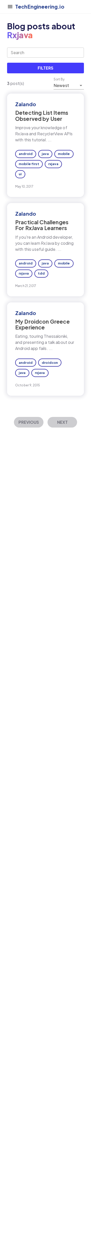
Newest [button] (61, 85)
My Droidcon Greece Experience (42, 324)
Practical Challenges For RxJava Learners (42, 225)
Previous (28, 422)
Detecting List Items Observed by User (41, 115)
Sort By (59, 79)
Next (62, 422)
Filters (45, 68)
